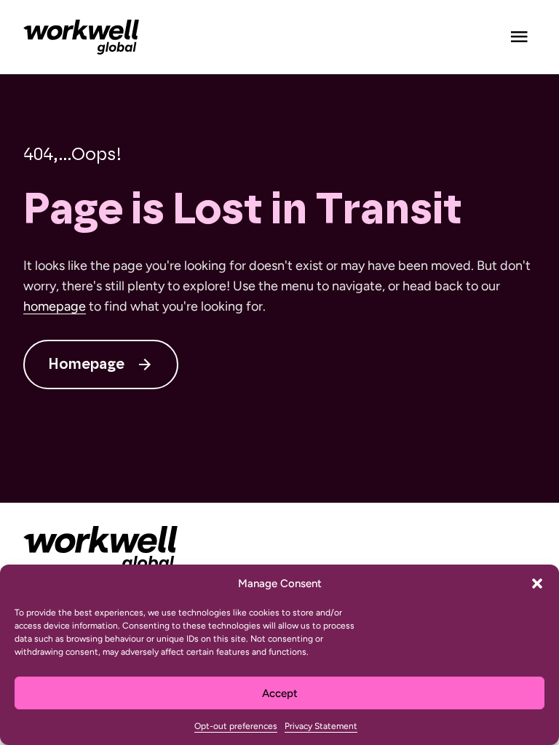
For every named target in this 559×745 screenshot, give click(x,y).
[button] (537, 583)
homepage (54, 306)
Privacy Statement (321, 726)
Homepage (86, 364)
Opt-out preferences (235, 726)
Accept (280, 693)
